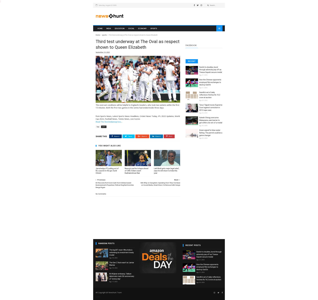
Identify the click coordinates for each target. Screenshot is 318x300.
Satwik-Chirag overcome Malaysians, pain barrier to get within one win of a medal (210, 120)
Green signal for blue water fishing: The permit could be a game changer (210, 132)
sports (153, 28)
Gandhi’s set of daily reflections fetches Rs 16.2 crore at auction (209, 94)
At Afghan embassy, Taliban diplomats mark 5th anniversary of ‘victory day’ (121, 276)
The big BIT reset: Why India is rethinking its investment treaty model (121, 252)
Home (100, 28)
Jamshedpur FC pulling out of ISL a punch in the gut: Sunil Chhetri (107, 170)
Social (131, 28)
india (108, 28)
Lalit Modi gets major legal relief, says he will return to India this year (166, 170)
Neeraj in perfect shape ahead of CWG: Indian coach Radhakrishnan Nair (136, 170)
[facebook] (194, 5)
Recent (192, 61)
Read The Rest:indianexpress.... (109, 121)
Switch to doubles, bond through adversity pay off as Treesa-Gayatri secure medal (210, 69)
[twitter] (198, 5)
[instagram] (201, 5)
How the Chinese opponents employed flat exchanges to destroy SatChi (210, 82)
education (119, 28)
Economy (142, 28)
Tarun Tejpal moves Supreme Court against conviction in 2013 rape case (210, 107)
